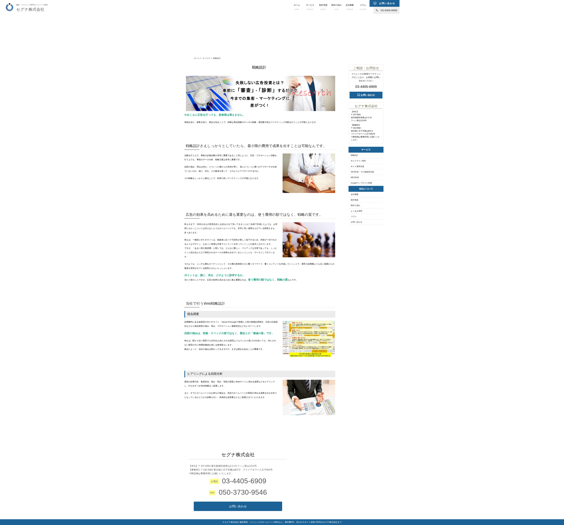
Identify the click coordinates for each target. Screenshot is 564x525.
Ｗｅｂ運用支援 (357, 166)
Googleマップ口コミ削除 (361, 183)
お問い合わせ (367, 95)
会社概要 (350, 7)
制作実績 (323, 7)
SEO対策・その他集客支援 (362, 172)
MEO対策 (355, 177)
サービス (310, 7)
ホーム (297, 7)
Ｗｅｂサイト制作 (358, 161)
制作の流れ (336, 7)
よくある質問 (356, 211)
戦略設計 (354, 155)
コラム (363, 7)
